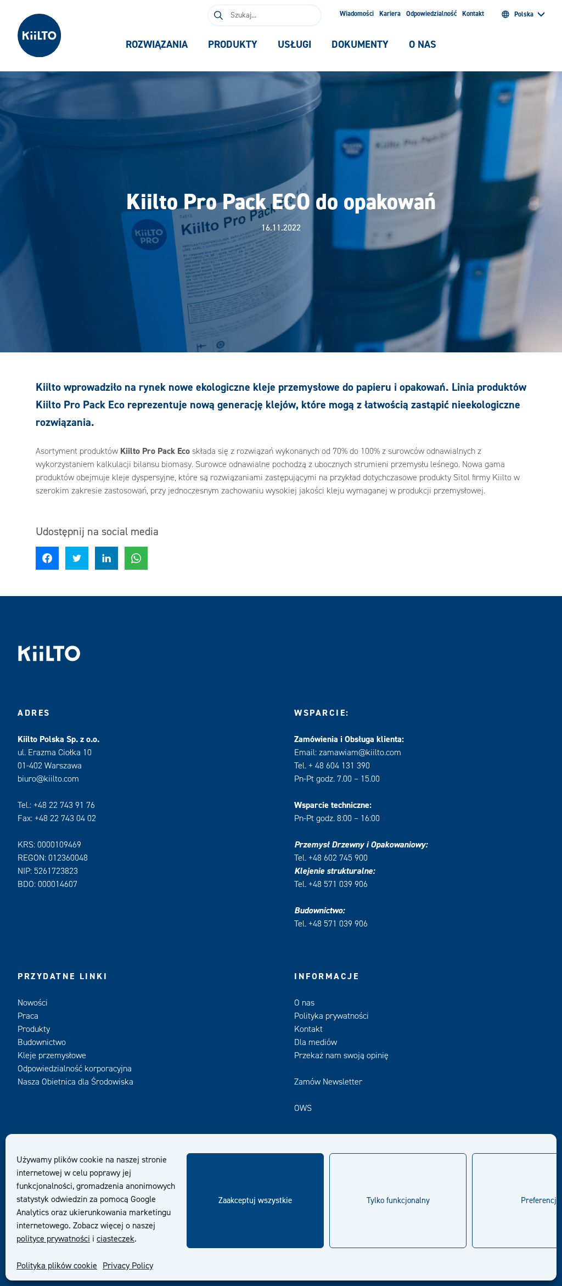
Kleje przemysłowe (52, 1055)
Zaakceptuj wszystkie (255, 1200)
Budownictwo (42, 1042)
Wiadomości (357, 13)
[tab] (157, 45)
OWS (303, 1108)
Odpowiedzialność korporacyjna (75, 1068)
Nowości (33, 1002)
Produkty (34, 1029)
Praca (28, 1015)
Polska (523, 14)
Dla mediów (315, 1042)
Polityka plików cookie (56, 1265)
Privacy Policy (128, 1265)
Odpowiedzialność (431, 13)
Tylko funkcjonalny (398, 1200)
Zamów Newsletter (328, 1081)
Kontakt (473, 13)
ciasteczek (115, 1238)
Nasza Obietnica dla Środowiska (75, 1081)
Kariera (390, 13)
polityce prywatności (53, 1238)
